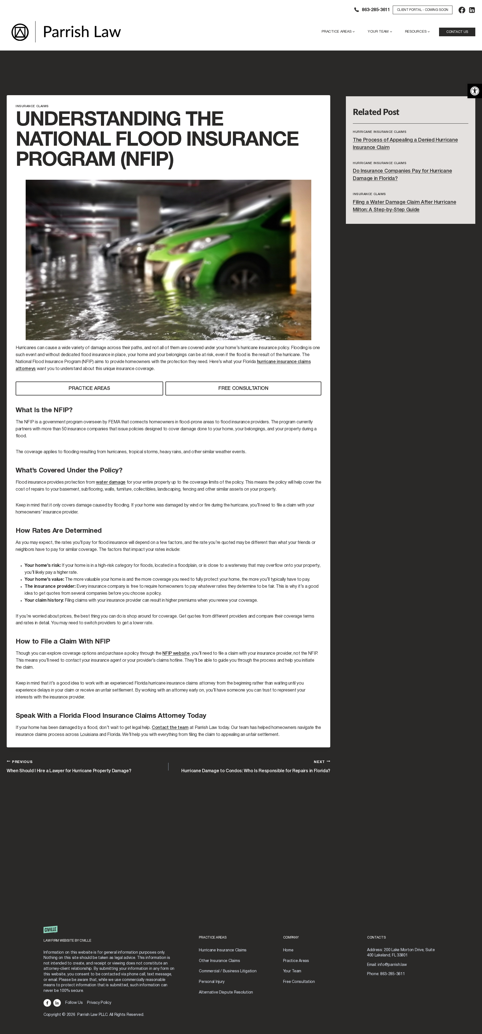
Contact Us (457, 31)
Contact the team (170, 728)
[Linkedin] (472, 10)
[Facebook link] (47, 1003)
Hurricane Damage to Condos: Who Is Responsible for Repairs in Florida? (255, 766)
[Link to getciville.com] (115, 936)
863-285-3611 (376, 10)
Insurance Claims (32, 106)
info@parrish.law (392, 965)
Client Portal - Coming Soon (422, 9)
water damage (111, 482)
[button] (474, 91)
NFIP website (175, 654)
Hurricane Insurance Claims (380, 132)
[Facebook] (462, 10)
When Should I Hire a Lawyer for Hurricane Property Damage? (69, 766)
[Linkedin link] (57, 1003)
